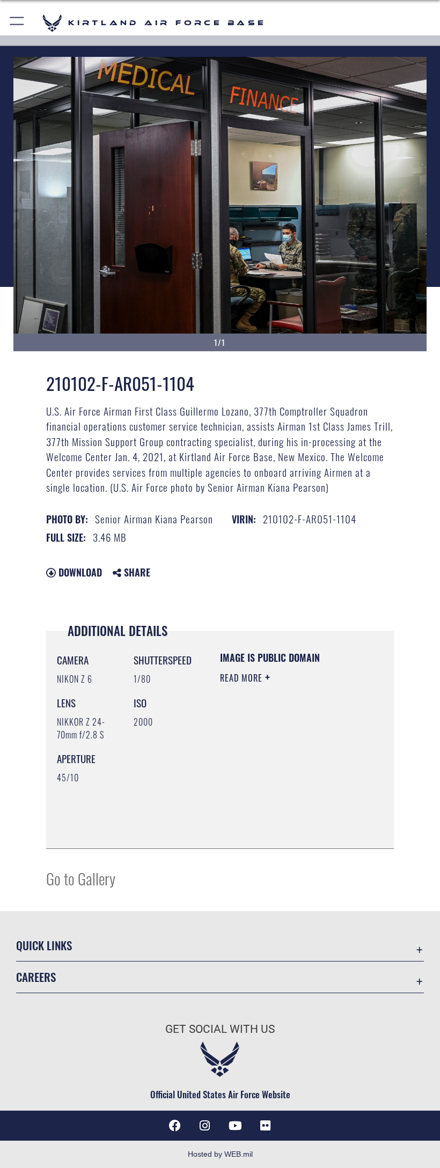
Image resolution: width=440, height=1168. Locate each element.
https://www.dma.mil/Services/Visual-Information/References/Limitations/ (285, 814)
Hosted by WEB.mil (220, 1154)
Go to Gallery (80, 878)
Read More (242, 677)
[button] (17, 23)
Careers (36, 977)
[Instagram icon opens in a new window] (205, 1126)
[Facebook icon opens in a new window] (175, 1126)
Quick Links (44, 945)
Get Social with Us (220, 1029)
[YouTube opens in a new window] (235, 1126)
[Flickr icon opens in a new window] (265, 1126)
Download (79, 572)
